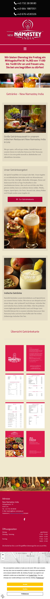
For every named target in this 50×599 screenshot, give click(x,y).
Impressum (5, 513)
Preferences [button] (40, 578)
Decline (25, 589)
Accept (25, 584)
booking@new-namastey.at (15, 511)
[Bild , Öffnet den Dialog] (14, 358)
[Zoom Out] (3, 558)
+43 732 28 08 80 (26, 3)
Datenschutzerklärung (16, 513)
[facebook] (24, 519)
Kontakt (26, 513)
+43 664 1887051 (26, 8)
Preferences (25, 594)
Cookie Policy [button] (33, 575)
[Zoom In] (3, 554)
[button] (25, 199)
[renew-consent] (2, 596)
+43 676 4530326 (26, 14)
